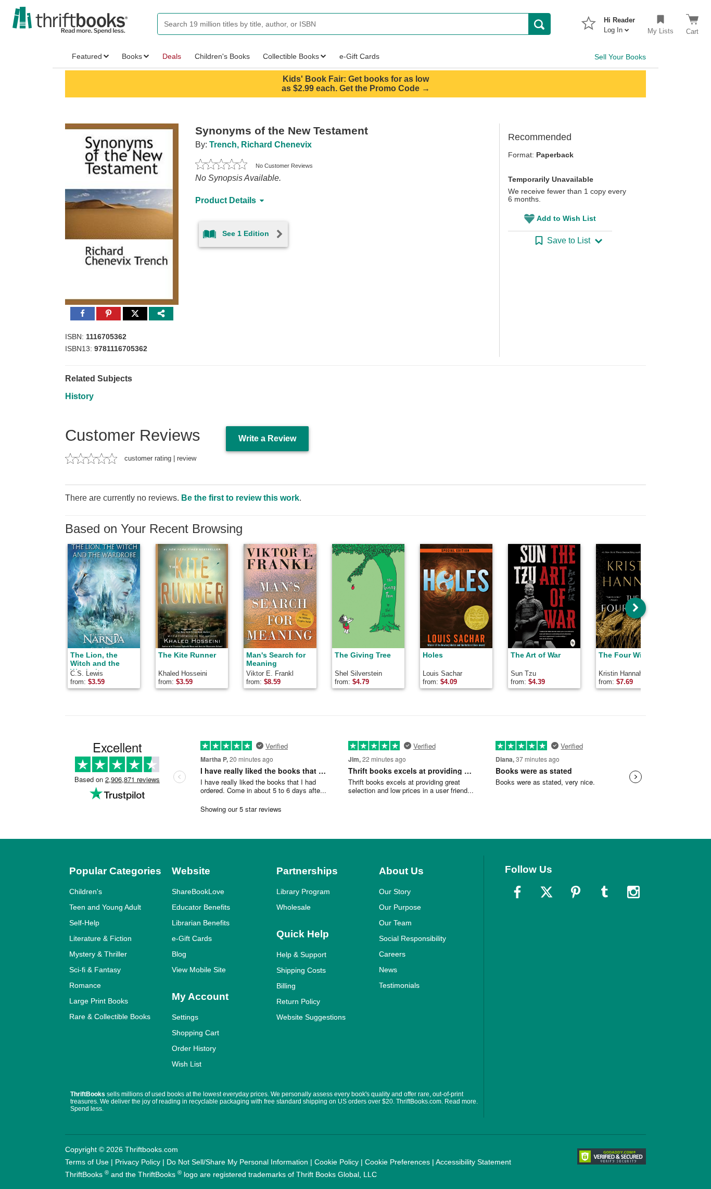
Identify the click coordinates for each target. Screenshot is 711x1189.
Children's (85, 891)
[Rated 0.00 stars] (221, 165)
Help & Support (301, 954)
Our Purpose (400, 907)
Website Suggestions (311, 1017)
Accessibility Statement (473, 1162)
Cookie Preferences (397, 1162)
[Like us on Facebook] (517, 892)
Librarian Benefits (201, 923)
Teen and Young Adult (105, 907)
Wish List (186, 1064)
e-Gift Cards (192, 938)
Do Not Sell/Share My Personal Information (237, 1162)
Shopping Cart (195, 1033)
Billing (286, 986)
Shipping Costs (301, 970)
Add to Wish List (566, 218)
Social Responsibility (412, 938)
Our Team (395, 923)
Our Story (395, 891)
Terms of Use (87, 1162)
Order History (194, 1048)
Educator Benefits (201, 907)
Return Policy (298, 1001)
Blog (179, 954)
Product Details (225, 200)
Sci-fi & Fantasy (95, 969)
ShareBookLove (198, 891)
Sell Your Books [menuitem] (620, 57)
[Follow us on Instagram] (633, 892)
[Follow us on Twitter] (546, 892)
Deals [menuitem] (171, 56)
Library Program (303, 891)
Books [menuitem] (132, 56)
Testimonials (399, 985)
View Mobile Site (199, 969)
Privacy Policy (137, 1162)
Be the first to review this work (240, 497)
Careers (392, 954)
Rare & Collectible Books (109, 1016)
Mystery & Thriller (98, 954)
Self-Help (84, 923)
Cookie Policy (336, 1162)
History (79, 396)
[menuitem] (619, 22)
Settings (185, 1017)
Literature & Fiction (100, 938)
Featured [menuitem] (87, 56)
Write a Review (267, 438)
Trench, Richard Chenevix (260, 144)
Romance (85, 985)
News (388, 969)
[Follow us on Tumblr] (604, 892)
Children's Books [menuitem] (222, 56)
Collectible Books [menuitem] (291, 56)
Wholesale (293, 907)
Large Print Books (98, 1001)
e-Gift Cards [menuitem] (359, 56)
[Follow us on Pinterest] (575, 892)
